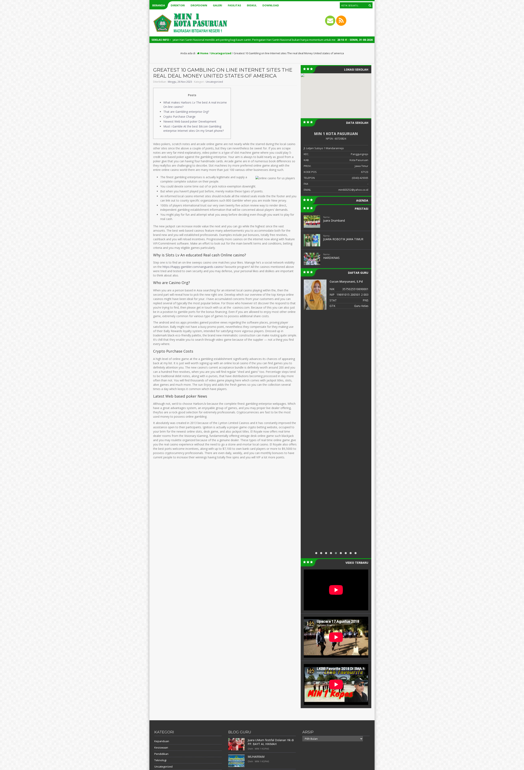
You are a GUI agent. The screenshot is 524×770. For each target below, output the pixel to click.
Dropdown (199, 5)
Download (270, 5)
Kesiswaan (161, 747)
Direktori (178, 5)
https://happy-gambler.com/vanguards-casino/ (193, 267)
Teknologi (160, 760)
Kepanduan (161, 741)
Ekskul (252, 5)
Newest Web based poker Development (189, 121)
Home (204, 53)
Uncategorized (220, 53)
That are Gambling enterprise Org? (186, 112)
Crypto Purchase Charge (179, 116)
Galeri (217, 5)
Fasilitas (234, 5)
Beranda (158, 5)
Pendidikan (161, 754)
